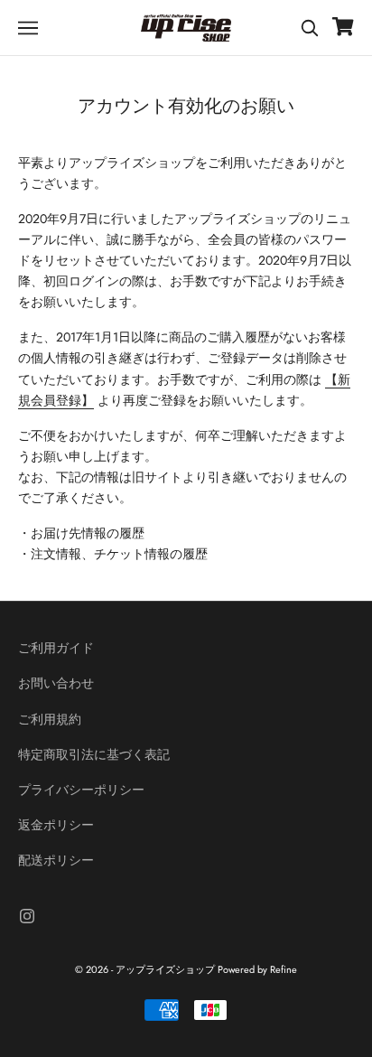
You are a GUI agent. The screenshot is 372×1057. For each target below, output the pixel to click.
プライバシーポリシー (81, 790)
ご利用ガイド (56, 648)
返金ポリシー (56, 825)
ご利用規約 (49, 719)
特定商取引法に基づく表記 (94, 754)
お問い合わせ (56, 683)
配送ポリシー (56, 860)
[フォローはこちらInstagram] (27, 916)
